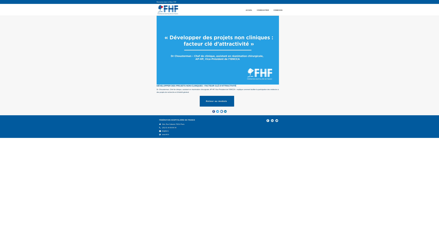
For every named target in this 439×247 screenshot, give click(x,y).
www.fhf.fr (165, 134)
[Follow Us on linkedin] (272, 120)
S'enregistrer (263, 10)
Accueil (249, 10)
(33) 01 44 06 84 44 (169, 128)
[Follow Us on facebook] (267, 120)
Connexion (277, 10)
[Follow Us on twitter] (276, 120)
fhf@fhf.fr (165, 131)
